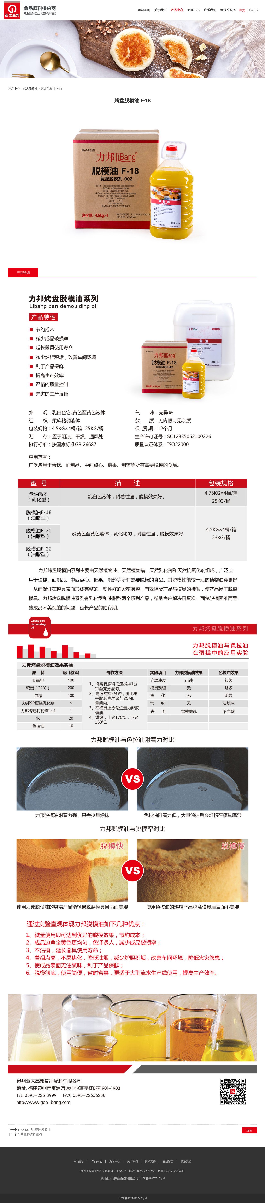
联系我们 (210, 10)
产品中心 (177, 10)
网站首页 (144, 10)
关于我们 (160, 10)
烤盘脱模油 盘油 (31, 1134)
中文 (242, 10)
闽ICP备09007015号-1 (152, 1178)
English (254, 10)
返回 (249, 1130)
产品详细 (23, 272)
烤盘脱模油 (30, 89)
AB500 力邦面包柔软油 (36, 1130)
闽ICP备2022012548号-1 (132, 1198)
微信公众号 (228, 10)
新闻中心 (193, 10)
